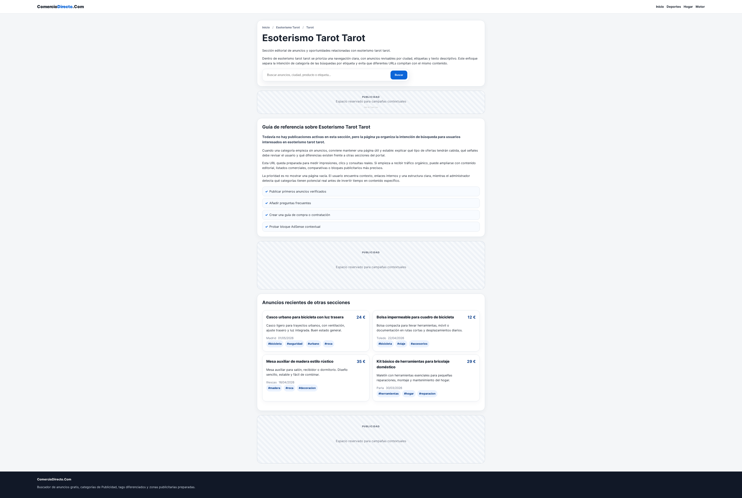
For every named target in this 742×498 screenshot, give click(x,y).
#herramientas (389, 393)
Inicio (660, 7)
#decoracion (307, 388)
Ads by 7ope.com (371, 107)
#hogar (409, 393)
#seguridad (294, 343)
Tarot (310, 27)
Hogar (688, 7)
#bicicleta (275, 343)
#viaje (401, 343)
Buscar (399, 74)
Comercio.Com (60, 6)
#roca (328, 343)
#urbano (313, 343)
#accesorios (419, 343)
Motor (700, 7)
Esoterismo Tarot (288, 27)
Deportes (674, 7)
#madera (274, 388)
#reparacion (427, 393)
